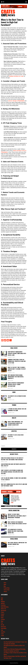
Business (3, 603)
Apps (2, 598)
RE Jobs (2, 625)
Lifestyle (3, 619)
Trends (2, 635)
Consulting (3, 605)
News (2, 621)
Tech (2, 630)
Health (2, 616)
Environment (3, 610)
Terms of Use (6, 590)
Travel (2, 634)
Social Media (3, 628)
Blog (5, 586)
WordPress (16, 663)
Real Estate (3, 626)
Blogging (3, 601)
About (5, 584)
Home (5, 582)
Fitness (2, 612)
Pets (2, 623)
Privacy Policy (6, 588)
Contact (5, 591)
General (2, 614)
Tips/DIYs (3, 632)
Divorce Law (3, 608)
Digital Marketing (4, 607)
